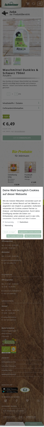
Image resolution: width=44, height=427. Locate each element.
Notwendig (9, 222)
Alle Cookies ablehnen (15, 236)
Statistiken (24, 222)
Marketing (9, 225)
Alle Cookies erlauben (32, 236)
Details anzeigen (9, 232)
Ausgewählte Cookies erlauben (29, 232)
